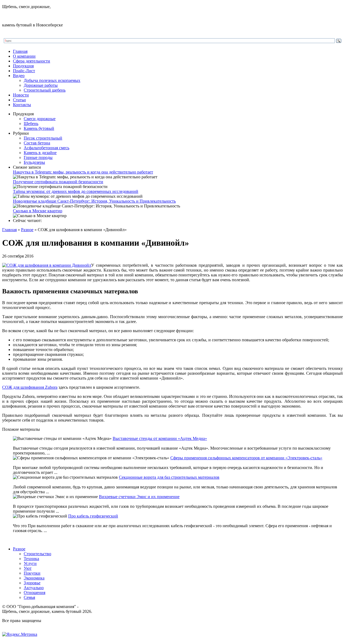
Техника (31, 558)
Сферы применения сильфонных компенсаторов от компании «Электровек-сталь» (246, 458)
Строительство (37, 553)
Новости (21, 95)
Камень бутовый (39, 128)
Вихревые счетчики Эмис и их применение (139, 496)
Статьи (19, 100)
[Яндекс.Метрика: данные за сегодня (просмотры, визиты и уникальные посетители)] (19, 634)
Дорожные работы (41, 85)
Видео (19, 75)
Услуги (30, 563)
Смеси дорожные (40, 118)
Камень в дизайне (40, 152)
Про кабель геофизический (93, 516)
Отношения (34, 592)
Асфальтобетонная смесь (46, 147)
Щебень (31, 123)
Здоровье (32, 583)
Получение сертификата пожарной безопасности (58, 181)
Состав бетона (37, 143)
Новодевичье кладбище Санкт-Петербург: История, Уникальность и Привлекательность (94, 201)
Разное (27, 229)
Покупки (32, 573)
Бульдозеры (34, 162)
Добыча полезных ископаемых (52, 80)
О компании (24, 56)
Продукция (23, 66)
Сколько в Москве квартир (37, 211)
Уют (28, 568)
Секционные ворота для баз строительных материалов (169, 477)
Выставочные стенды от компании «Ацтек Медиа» (160, 438)
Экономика (34, 578)
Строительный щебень (44, 90)
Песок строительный (43, 138)
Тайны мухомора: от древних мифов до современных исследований (75, 191)
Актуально (34, 587)
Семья (29, 597)
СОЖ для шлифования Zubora (29, 387)
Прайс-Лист (24, 70)
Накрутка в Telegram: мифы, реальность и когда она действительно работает (83, 172)
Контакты (22, 104)
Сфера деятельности (31, 61)
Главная (20, 51)
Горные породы (38, 157)
